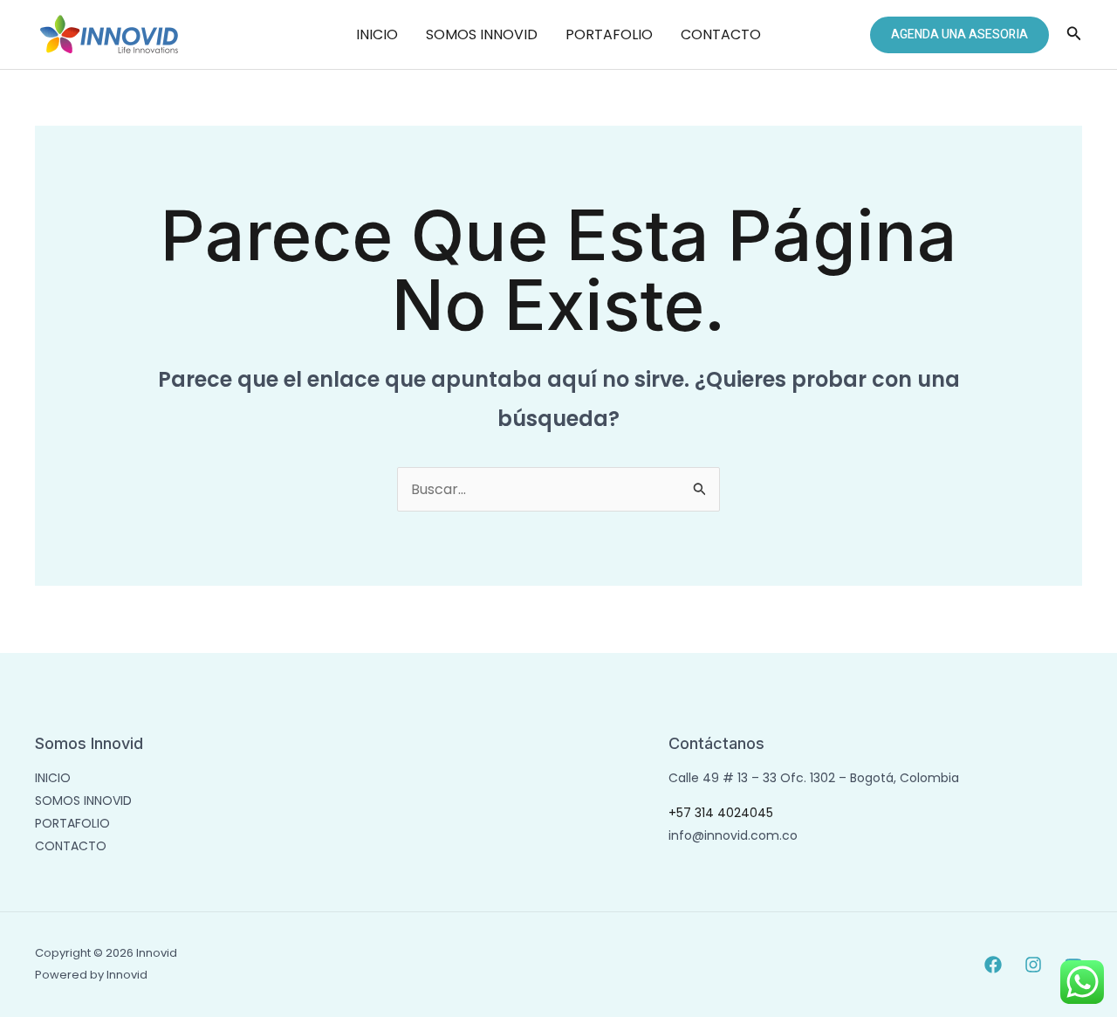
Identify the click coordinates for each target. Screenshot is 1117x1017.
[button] (959, 35)
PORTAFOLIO (609, 34)
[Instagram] (1033, 964)
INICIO (377, 34)
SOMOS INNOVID (482, 34)
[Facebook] (993, 964)
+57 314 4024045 (720, 812)
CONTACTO (721, 34)
